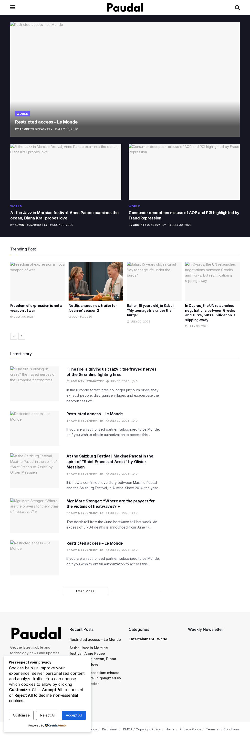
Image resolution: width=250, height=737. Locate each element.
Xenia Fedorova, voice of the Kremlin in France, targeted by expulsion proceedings (210, 310)
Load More (85, 591)
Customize (21, 715)
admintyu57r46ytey (36, 129)
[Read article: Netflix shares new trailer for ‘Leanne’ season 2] (37, 281)
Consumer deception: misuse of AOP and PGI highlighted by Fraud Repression (95, 678)
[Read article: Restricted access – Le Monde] (125, 79)
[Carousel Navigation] (125, 336)
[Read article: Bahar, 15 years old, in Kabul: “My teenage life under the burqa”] (96, 281)
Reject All (47, 715)
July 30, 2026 (67, 129)
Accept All (74, 715)
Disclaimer (110, 729)
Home (170, 729)
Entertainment (141, 639)
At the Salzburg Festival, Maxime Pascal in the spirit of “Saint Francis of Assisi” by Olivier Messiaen (109, 461)
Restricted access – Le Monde (46, 122)
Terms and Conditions (223, 729)
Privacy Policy (190, 729)
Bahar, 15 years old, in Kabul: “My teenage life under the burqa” (92, 310)
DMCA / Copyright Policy (142, 729)
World (22, 113)
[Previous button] (13, 336)
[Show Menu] (12, 7)
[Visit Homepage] (125, 7)
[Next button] (21, 336)
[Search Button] (237, 7)
